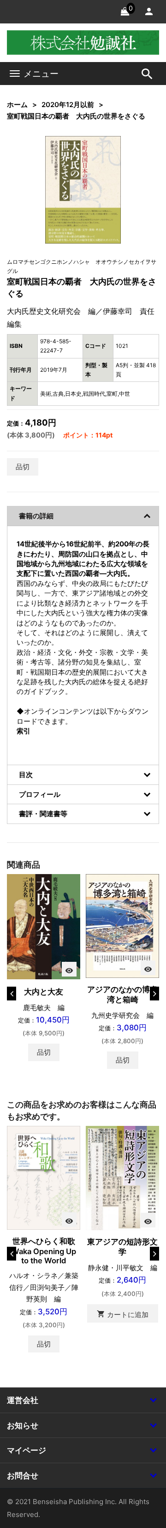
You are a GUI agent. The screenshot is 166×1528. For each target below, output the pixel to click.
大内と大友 (43, 991)
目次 (26, 774)
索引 (23, 731)
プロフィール (39, 794)
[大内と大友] (43, 926)
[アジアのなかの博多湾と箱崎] (122, 925)
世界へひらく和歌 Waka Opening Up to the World (47, 1251)
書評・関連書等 (43, 813)
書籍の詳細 (36, 515)
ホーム (17, 104)
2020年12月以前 (68, 104)
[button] (100, 157)
